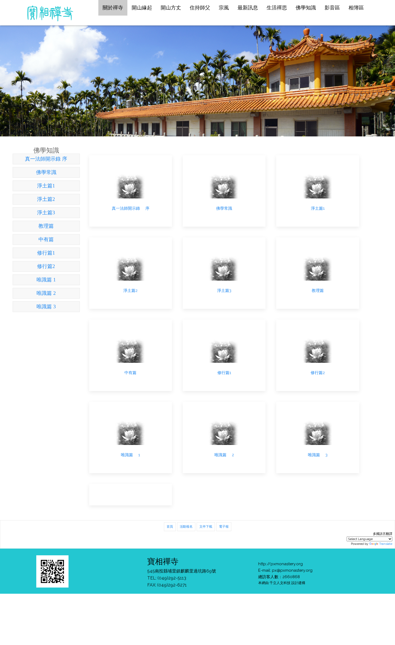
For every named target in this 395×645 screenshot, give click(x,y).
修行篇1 (46, 253)
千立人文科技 (280, 583)
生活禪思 (277, 7)
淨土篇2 (46, 199)
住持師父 (200, 7)
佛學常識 (46, 172)
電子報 (224, 526)
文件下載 (205, 526)
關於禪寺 (113, 7)
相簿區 (356, 7)
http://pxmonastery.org (280, 563)
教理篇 (46, 226)
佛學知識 (306, 7)
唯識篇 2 (46, 293)
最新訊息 (248, 7)
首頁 (170, 526)
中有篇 (46, 239)
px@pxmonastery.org (292, 570)
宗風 (224, 7)
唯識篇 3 (46, 306)
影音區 (332, 7)
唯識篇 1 (46, 279)
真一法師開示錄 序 (46, 159)
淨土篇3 (46, 212)
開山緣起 (142, 7)
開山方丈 (171, 7)
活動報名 (186, 526)
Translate (385, 544)
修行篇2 (46, 266)
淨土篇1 (46, 186)
